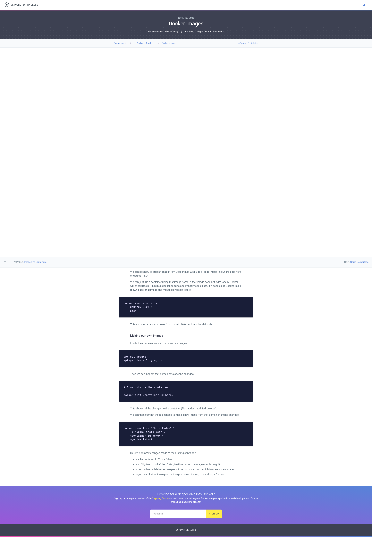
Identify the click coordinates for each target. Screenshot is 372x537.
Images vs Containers (35, 262)
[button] (120, 43)
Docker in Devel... (144, 43)
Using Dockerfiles (359, 262)
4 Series (242, 43)
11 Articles (253, 43)
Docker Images (169, 43)
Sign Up (214, 513)
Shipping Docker (160, 498)
